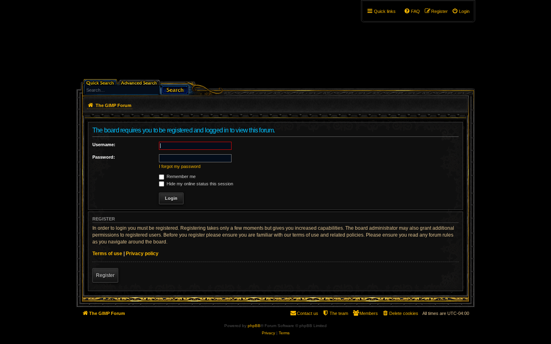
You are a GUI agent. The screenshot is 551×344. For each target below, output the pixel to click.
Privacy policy (142, 253)
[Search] (175, 89)
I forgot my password (179, 166)
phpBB (254, 325)
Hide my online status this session (199, 183)
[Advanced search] (140, 82)
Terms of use (107, 253)
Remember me (180, 176)
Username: (103, 144)
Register (105, 275)
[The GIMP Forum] (145, 42)
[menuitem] (461, 11)
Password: (103, 157)
